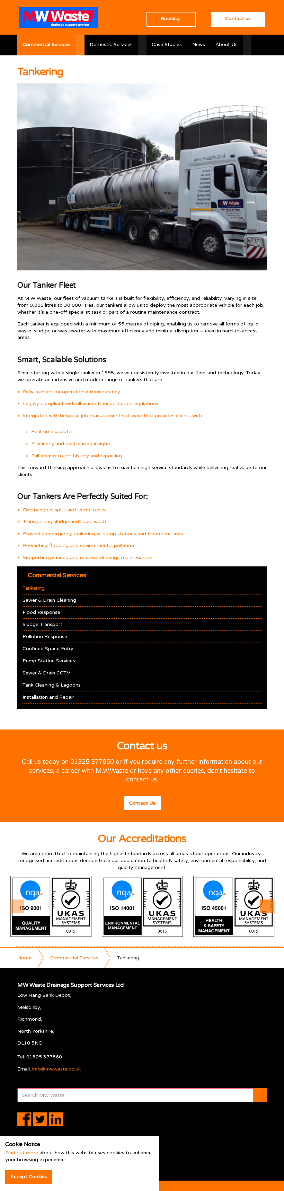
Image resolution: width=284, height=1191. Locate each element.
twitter (40, 1119)
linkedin (56, 1119)
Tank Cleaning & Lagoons (52, 685)
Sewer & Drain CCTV (46, 673)
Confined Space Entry (48, 649)
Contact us (238, 18)
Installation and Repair (48, 697)
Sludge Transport (42, 624)
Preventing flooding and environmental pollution (78, 545)
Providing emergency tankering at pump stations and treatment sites (103, 534)
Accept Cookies (28, 1177)
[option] (51, 906)
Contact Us (142, 803)
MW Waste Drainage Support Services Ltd (58, 17)
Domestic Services (111, 44)
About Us (226, 44)
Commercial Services (47, 44)
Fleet (28, 65)
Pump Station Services (49, 661)
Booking (170, 18)
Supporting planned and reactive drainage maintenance (87, 558)
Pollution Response (45, 636)
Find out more (21, 1153)
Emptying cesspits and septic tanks (64, 510)
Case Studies (167, 44)
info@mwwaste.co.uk (56, 1069)
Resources (57, 65)
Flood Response (41, 612)
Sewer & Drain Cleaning (49, 600)
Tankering (34, 588)
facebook (24, 1119)
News (198, 44)
